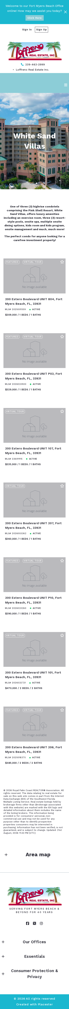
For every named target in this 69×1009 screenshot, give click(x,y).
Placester (45, 1004)
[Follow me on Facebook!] (27, 923)
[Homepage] (34, 48)
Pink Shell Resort (40, 210)
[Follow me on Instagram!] (41, 923)
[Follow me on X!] (34, 923)
